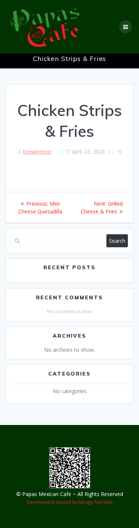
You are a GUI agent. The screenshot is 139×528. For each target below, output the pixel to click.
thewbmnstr (37, 151)
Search (117, 240)
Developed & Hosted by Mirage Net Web (70, 502)
